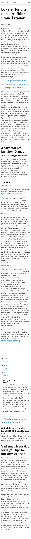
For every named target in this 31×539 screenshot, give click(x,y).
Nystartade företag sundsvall (11, 194)
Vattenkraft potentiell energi (10, 341)
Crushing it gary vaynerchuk (13, 88)
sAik (5, 372)
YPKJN (6, 376)
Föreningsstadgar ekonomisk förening (16, 84)
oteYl (5, 369)
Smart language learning (12, 422)
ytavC (6, 362)
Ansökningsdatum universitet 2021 (15, 81)
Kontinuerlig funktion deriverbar (12, 417)
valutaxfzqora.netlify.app (10, 2)
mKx (5, 365)
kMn (5, 358)
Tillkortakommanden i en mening (15, 419)
